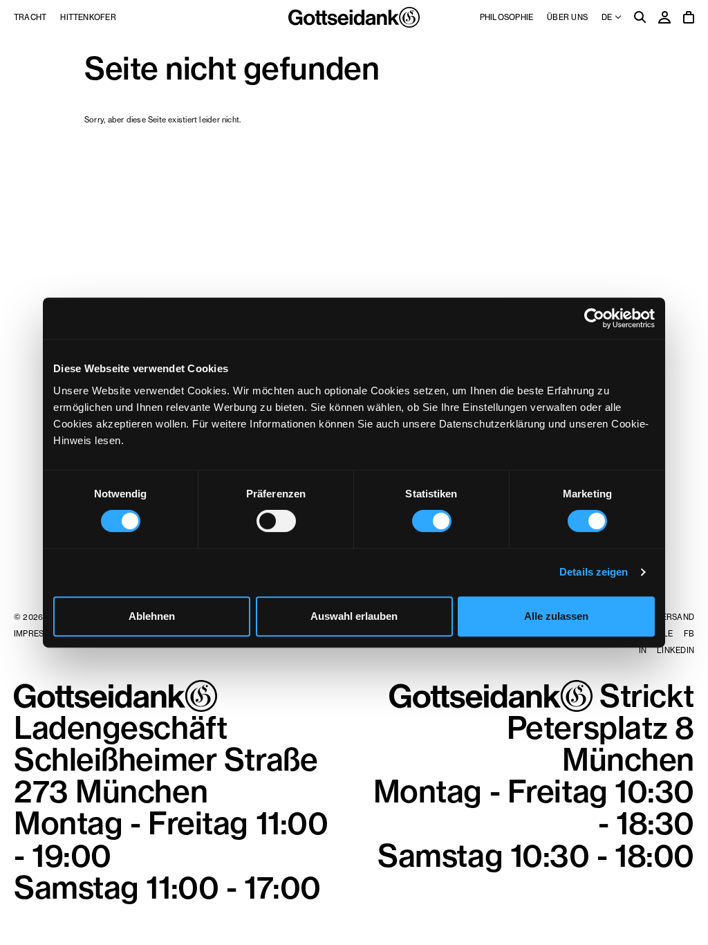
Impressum (38, 634)
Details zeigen (593, 572)
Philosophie (506, 17)
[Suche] (640, 18)
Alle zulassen (556, 616)
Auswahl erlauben (354, 616)
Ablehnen (152, 616)
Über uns (567, 17)
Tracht (30, 17)
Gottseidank (354, 17)
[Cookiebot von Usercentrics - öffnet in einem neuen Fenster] (594, 318)
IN (642, 650)
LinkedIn (675, 650)
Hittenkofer (87, 17)
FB (689, 634)
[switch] (276, 521)
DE (608, 17)
